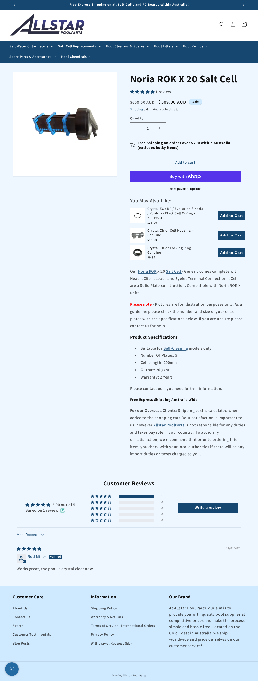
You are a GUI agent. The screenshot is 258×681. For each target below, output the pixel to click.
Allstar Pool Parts (135, 675)
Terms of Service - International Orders (123, 625)
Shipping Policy (104, 608)
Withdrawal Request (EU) (111, 643)
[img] (29, 548)
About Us (20, 608)
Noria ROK (147, 271)
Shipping (136, 109)
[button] (30, 46)
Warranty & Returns (107, 617)
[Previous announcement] (14, 5)
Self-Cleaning (176, 348)
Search (18, 625)
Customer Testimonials (32, 634)
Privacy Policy (102, 634)
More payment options (185, 189)
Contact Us (21, 617)
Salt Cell (174, 271)
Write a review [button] (208, 507)
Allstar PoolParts (168, 425)
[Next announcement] (243, 5)
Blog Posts (21, 643)
